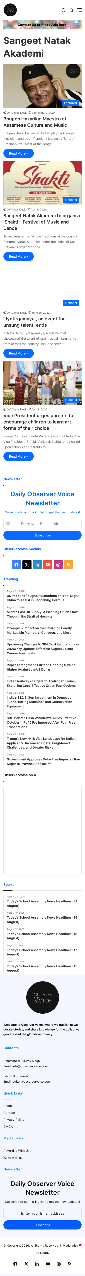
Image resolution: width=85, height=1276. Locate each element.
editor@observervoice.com (31, 1081)
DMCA (8, 1126)
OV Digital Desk (17, 112)
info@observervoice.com (30, 1066)
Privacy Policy (13, 1119)
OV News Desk (16, 209)
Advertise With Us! (16, 1150)
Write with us (12, 1157)
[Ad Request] (42, 28)
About (7, 1106)
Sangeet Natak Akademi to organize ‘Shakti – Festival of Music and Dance (42, 222)
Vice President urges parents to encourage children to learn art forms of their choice (38, 422)
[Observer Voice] (10, 10)
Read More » (18, 153)
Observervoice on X (19, 775)
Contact (9, 1112)
